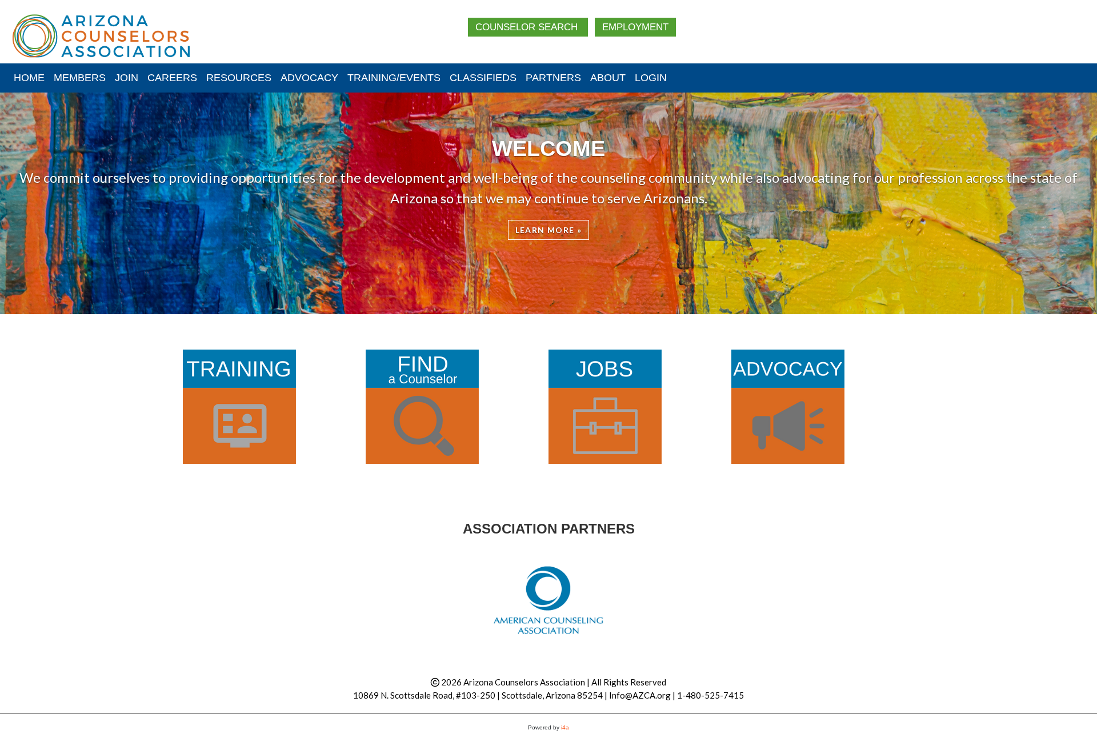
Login (651, 77)
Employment (635, 27)
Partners (553, 77)
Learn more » (548, 230)
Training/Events (394, 77)
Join (126, 77)
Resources (238, 77)
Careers (172, 77)
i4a (565, 727)
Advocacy (309, 77)
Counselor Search (527, 27)
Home (29, 77)
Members (80, 77)
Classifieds (483, 77)
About (608, 77)
